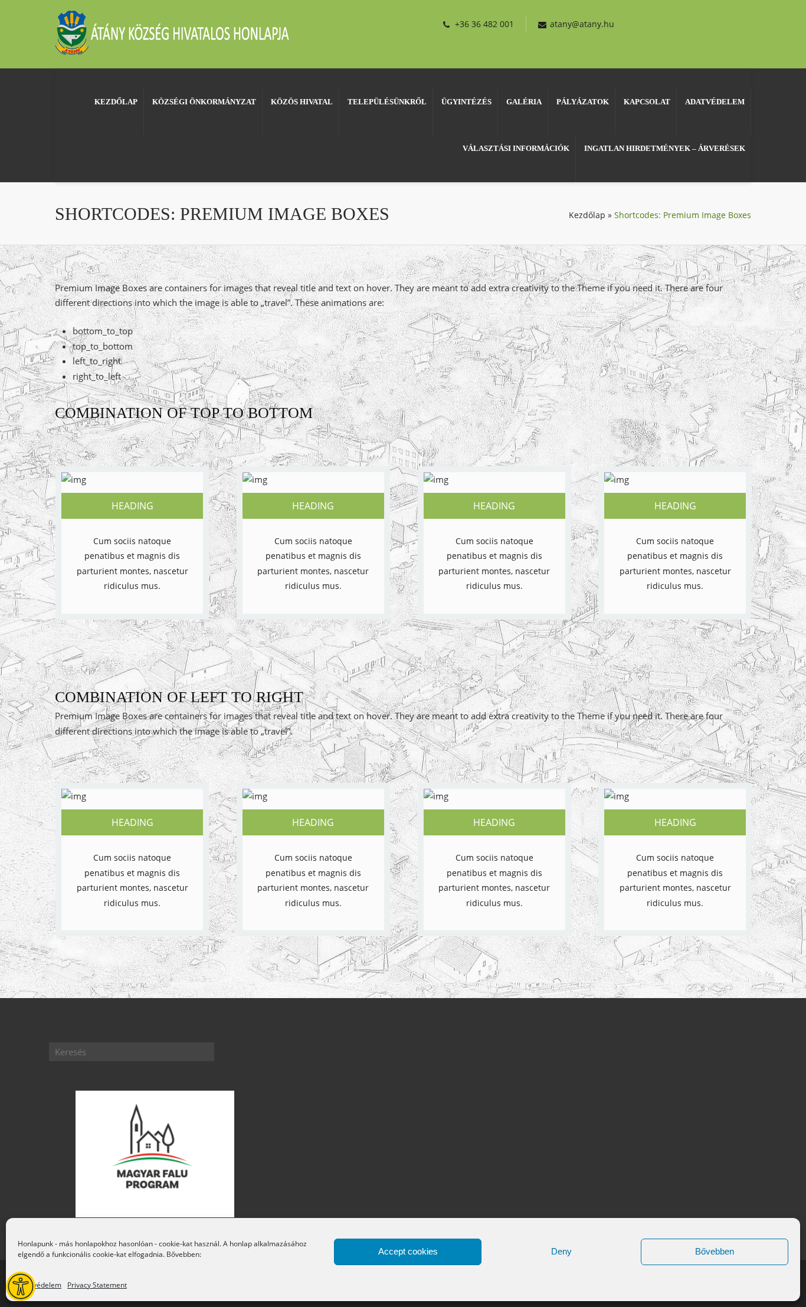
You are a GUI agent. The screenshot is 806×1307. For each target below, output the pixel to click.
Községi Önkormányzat (204, 101)
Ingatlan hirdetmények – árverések (664, 148)
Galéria (524, 101)
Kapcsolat (647, 101)
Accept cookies (408, 1251)
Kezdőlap (115, 101)
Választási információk (516, 148)
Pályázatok (582, 101)
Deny (561, 1251)
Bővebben (714, 1251)
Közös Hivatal (302, 101)
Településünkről (387, 101)
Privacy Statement (97, 1285)
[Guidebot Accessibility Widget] (20, 1286)
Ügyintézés (466, 101)
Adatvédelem (39, 1285)
